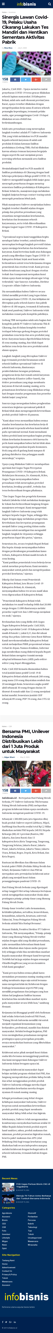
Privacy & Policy (9, 1274)
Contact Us (7, 1271)
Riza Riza (8, 48)
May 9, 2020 (24, 757)
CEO (4, 1224)
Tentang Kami (8, 1260)
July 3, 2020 (22, 48)
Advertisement (8, 1267)
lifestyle (6, 1238)
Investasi (12, 12)
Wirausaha (32, 1245)
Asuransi (6, 1217)
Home (4, 12)
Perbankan (33, 1217)
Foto (4, 1231)
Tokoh (31, 1234)
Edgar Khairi (9, 757)
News (4, 1245)
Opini (4, 1248)
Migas (5, 1241)
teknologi (32, 1227)
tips (30, 1231)
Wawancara (33, 1241)
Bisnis (5, 1220)
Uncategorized (34, 1238)
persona (32, 1220)
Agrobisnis (7, 1213)
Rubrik (31, 1224)
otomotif (32, 1213)
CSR (10, 726)
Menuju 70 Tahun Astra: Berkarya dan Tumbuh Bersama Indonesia (33, 1197)
